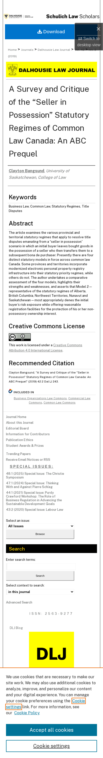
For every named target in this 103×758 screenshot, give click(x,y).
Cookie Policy (27, 712)
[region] (51, 713)
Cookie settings (51, 746)
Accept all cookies (52, 730)
